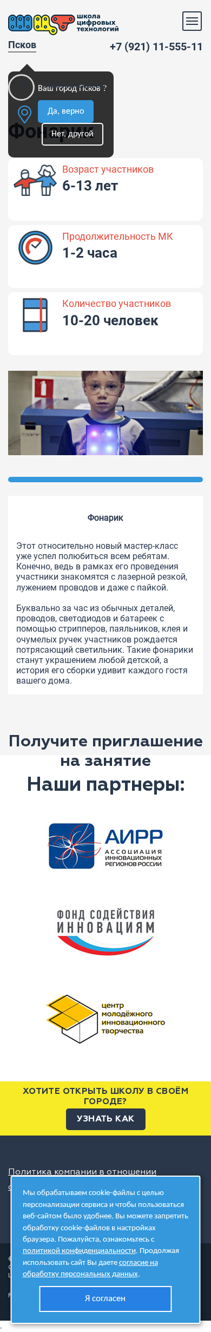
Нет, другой (72, 134)
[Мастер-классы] (21, 87)
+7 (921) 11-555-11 (156, 46)
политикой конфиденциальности (79, 1251)
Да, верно (66, 111)
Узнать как (106, 1119)
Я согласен (105, 1298)
